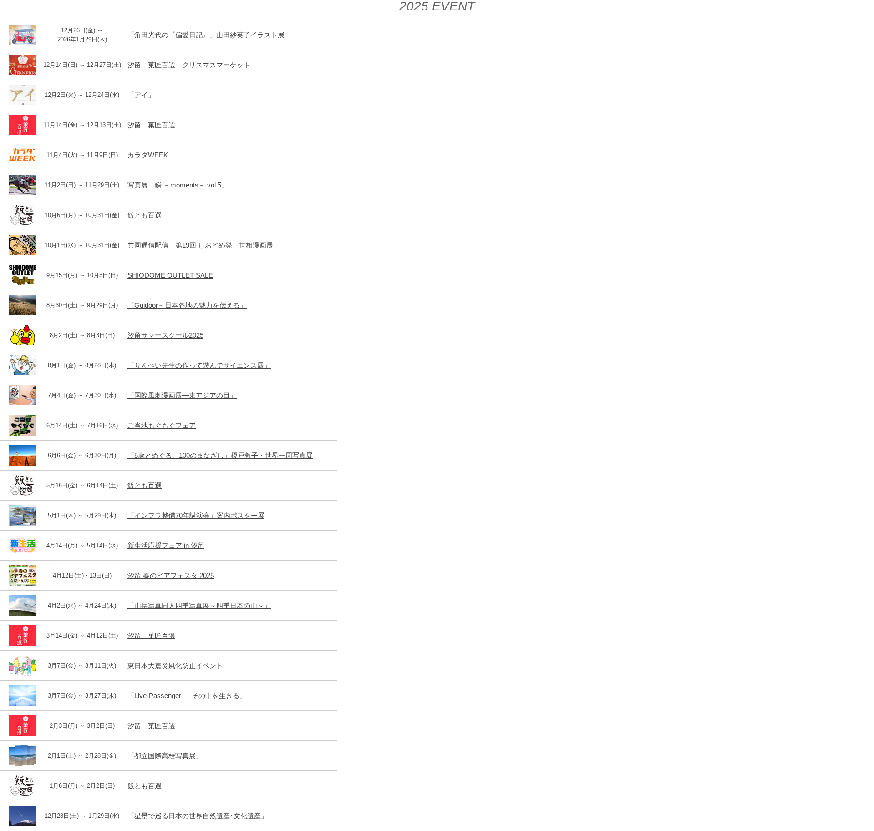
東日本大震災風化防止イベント (175, 665)
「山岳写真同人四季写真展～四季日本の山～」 (199, 605)
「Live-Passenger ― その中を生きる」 (186, 695)
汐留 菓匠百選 (151, 125)
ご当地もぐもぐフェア (161, 425)
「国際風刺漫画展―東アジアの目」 (182, 395)
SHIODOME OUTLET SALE (170, 275)
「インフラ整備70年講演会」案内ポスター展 (195, 515)
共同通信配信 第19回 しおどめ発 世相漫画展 (200, 245)
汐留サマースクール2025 (165, 335)
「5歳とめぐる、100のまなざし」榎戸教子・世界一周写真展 (220, 455)
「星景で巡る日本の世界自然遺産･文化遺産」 (197, 816)
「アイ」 (141, 95)
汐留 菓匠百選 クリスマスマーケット (188, 65)
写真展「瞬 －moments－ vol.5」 (177, 185)
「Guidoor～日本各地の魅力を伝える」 (187, 305)
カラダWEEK (147, 155)
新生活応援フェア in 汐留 (165, 545)
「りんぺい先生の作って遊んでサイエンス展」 (199, 365)
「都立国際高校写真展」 (165, 756)
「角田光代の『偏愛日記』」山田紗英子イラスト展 (206, 35)
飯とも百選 (144, 215)
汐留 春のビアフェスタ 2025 (170, 575)
